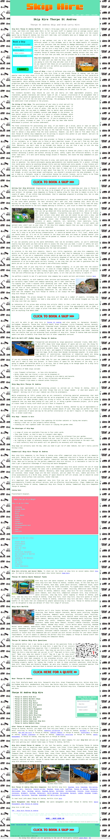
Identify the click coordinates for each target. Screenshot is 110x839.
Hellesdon (60, 791)
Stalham (32, 793)
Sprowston (93, 789)
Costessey (15, 793)
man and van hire (25, 732)
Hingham (88, 793)
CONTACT (87, 15)
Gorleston (25, 795)
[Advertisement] (86, 112)
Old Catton (93, 787)
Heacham (71, 787)
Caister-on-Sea (39, 789)
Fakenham (84, 787)
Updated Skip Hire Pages (34, 824)
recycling (35, 599)
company (69, 740)
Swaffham (68, 789)
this (96, 571)
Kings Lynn (59, 789)
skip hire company (64, 634)
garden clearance (28, 734)
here (94, 276)
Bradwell (24, 793)
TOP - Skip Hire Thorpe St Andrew (25, 810)
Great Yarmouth (91, 791)
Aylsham (15, 789)
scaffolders (85, 732)
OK (90, 838)
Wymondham (42, 795)
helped (42, 740)
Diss (23, 791)
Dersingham (64, 793)
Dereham (30, 791)
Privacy (97, 824)
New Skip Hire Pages (21, 824)
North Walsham (52, 793)
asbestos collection (52, 730)
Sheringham (16, 791)
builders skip (29, 93)
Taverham (34, 795)
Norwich (73, 793)
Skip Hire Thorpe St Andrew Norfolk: (26, 29)
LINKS (77, 15)
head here (65, 573)
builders (83, 730)
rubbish (34, 742)
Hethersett (41, 793)
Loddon (80, 793)
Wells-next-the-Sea (58, 795)
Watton (37, 791)
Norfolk (55, 787)
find (17, 682)
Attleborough (71, 791)
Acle (77, 787)
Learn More (83, 838)
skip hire (43, 580)
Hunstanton (16, 795)
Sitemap (13, 824)
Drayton (80, 791)
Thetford (28, 789)
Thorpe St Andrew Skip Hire (27, 693)
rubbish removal (56, 732)
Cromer (94, 793)
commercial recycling (64, 734)
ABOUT (82, 15)
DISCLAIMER (94, 15)
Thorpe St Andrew (54, 322)
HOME (73, 15)
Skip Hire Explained (42, 58)
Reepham (50, 789)
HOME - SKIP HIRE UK (55, 818)
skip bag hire (56, 595)
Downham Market (48, 791)
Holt (21, 789)
